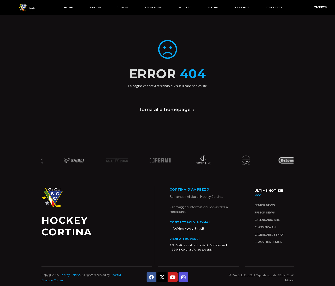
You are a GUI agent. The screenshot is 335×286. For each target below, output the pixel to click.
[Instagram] (183, 277)
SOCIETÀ (185, 7)
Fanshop (242, 7)
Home (68, 7)
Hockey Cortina (69, 275)
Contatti (274, 7)
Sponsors (153, 7)
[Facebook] (151, 277)
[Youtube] (173, 277)
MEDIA (213, 7)
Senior (95, 7)
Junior (122, 7)
